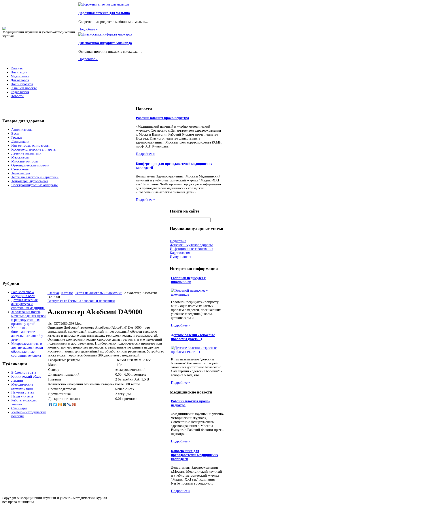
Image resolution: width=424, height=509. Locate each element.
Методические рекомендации (22, 386)
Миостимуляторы (24, 161)
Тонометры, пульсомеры (29, 181)
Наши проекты (22, 84)
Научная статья (22, 392)
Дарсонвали (20, 141)
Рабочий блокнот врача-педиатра (162, 118)
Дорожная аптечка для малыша (104, 13)
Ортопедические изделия (30, 165)
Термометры (20, 173)
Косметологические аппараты (33, 149)
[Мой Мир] (64, 404)
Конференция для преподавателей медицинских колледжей (194, 455)
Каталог (67, 293)
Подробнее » (88, 29)
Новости (17, 96)
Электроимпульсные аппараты (34, 185)
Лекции (17, 380)
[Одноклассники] (60, 404)
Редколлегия (20, 92)
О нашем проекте (24, 88)
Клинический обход (26, 376)
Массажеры (20, 157)
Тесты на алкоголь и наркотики (35, 177)
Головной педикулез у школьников (188, 280)
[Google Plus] (74, 404)
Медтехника (20, 76)
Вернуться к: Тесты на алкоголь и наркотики (81, 301)
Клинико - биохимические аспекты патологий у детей (27, 333)
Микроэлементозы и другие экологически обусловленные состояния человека (27, 349)
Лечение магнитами (26, 153)
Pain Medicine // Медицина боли (23, 294)
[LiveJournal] (69, 404)
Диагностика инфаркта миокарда (105, 43)
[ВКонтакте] (50, 404)
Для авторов (20, 80)
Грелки (16, 137)
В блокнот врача (23, 372)
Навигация (19, 72)
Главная (17, 68)
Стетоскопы (20, 169)
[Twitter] (55, 404)
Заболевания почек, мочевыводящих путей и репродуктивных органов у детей (28, 318)
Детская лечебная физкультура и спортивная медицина (28, 304)
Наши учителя (22, 396)
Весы (15, 133)
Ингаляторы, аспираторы (30, 145)
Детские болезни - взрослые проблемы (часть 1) (193, 337)
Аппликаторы (21, 129)
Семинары (19, 408)
